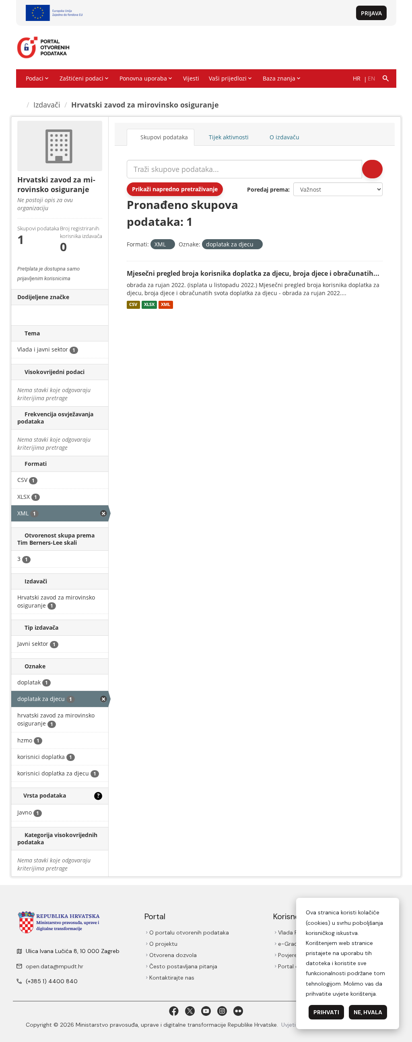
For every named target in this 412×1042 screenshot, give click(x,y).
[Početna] (20, 105)
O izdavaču (285, 137)
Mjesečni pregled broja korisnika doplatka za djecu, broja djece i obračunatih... (253, 273)
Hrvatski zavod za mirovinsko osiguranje (146, 105)
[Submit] (372, 169)
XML (165, 305)
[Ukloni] (169, 245)
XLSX (149, 305)
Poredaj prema (267, 189)
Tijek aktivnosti (229, 137)
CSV (133, 305)
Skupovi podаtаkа (164, 137)
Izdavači (48, 105)
